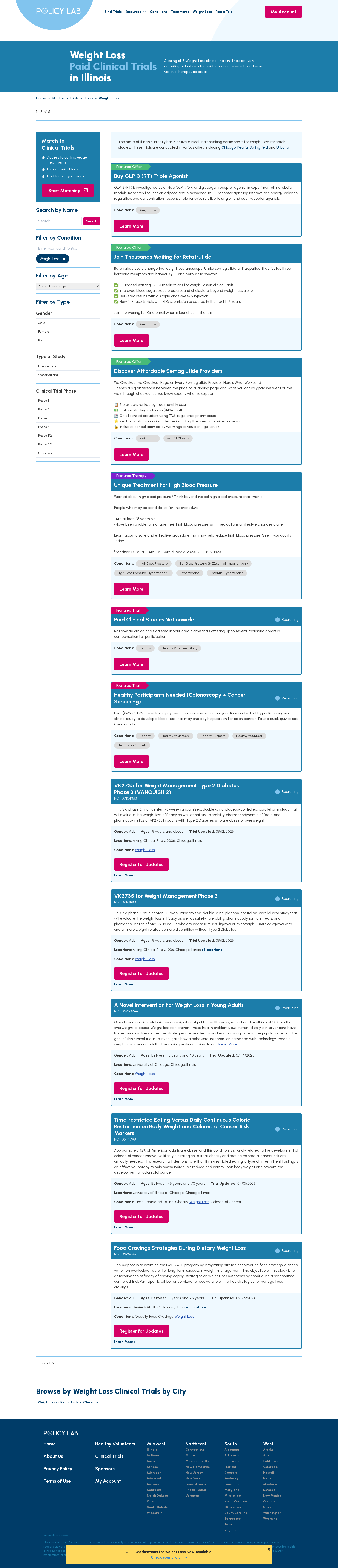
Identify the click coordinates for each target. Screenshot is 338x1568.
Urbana (282, 147)
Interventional (48, 366)
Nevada (269, 1490)
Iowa (151, 1461)
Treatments (180, 12)
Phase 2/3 (45, 444)
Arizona (269, 1455)
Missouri (153, 1484)
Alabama (231, 1450)
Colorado (270, 1467)
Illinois (152, 1450)
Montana (270, 1484)
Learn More (131, 226)
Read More (227, 1044)
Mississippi (233, 1496)
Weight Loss (202, 12)
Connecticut (195, 1450)
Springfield (258, 147)
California (271, 1461)
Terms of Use (57, 1481)
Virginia (230, 1530)
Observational (48, 375)
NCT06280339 (125, 1254)
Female (43, 332)
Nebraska (154, 1490)
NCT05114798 (125, 1139)
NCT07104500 (125, 902)
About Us (53, 1456)
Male (41, 323)
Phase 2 (44, 409)
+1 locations (211, 949)
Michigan (154, 1473)
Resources (133, 12)
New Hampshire (198, 1467)
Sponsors (105, 1468)
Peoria (242, 147)
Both (41, 340)
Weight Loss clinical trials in (68, 1402)
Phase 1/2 (45, 436)
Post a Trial (224, 12)
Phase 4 (44, 427)
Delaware (231, 1461)
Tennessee (232, 1519)
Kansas (152, 1467)
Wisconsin (154, 1513)
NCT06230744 (126, 1011)
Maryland (232, 1490)
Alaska (268, 1450)
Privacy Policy (57, 1468)
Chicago (228, 147)
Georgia (230, 1473)
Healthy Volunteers (115, 1444)
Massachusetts (197, 1461)
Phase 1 (43, 401)
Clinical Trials (109, 1456)
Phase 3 (43, 418)
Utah (267, 1507)
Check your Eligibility (169, 1557)
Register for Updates (141, 864)
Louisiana (231, 1484)
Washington (272, 1513)
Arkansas (231, 1455)
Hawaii (268, 1473)
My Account (283, 11)
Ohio (150, 1501)
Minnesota (155, 1478)
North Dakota (157, 1496)
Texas (228, 1524)
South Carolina (235, 1513)
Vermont (192, 1496)
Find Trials (113, 12)
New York (193, 1478)
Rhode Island (196, 1490)
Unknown (45, 453)
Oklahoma (232, 1507)
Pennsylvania (196, 1484)
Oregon (269, 1501)
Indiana (153, 1455)
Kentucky (231, 1478)
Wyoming (270, 1519)
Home (49, 1444)
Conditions (158, 12)
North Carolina (235, 1501)
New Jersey (194, 1473)
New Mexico (272, 1496)
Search (91, 221)
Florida (230, 1467)
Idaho (267, 1478)
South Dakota (157, 1507)
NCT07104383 (125, 798)
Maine (190, 1455)
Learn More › (124, 875)
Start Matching (65, 190)
